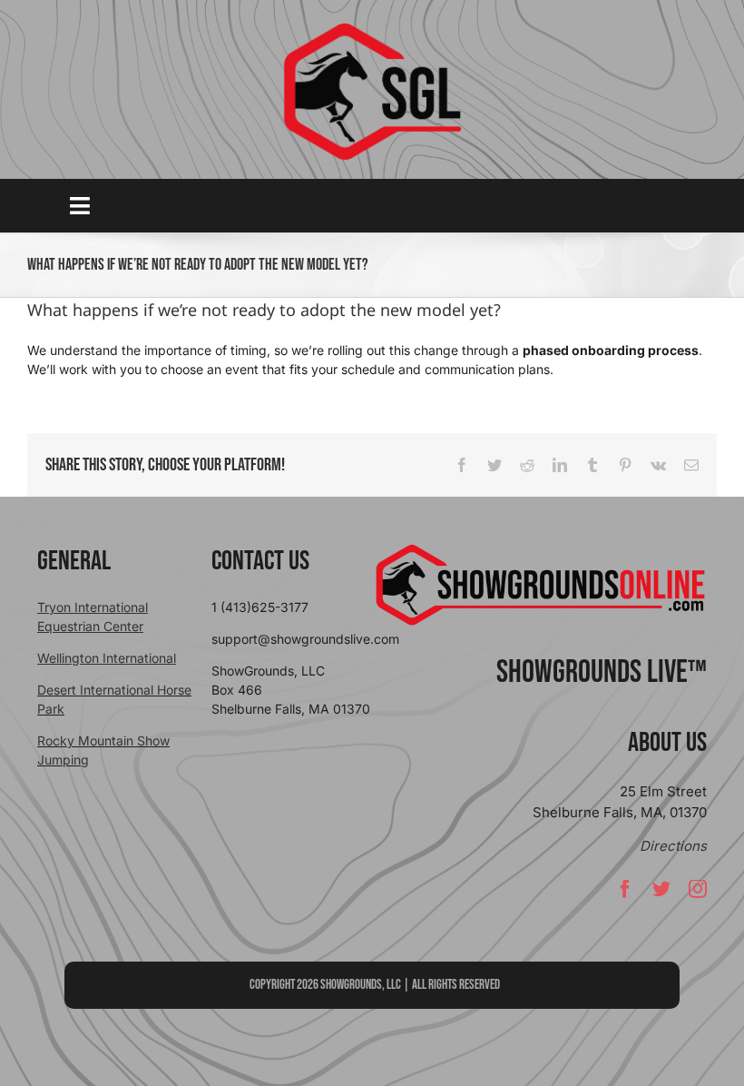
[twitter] (661, 889)
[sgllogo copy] (372, 28)
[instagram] (698, 889)
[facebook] (625, 889)
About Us (667, 742)
